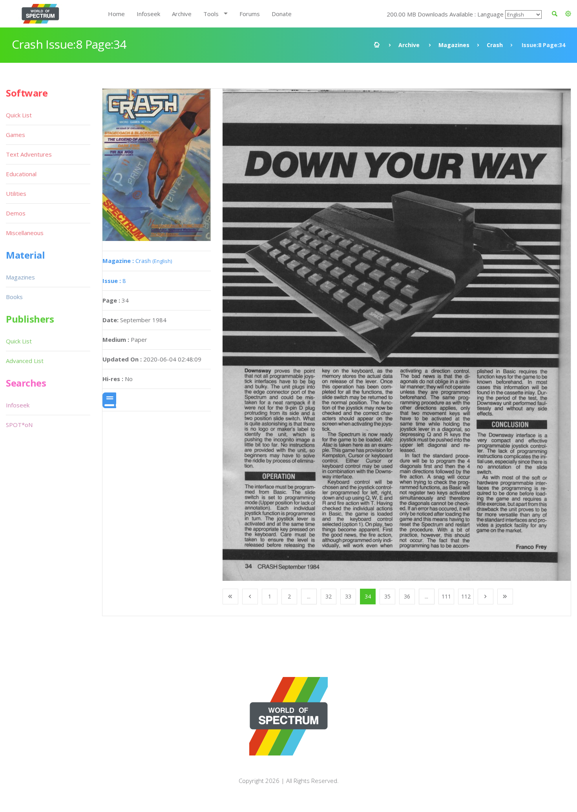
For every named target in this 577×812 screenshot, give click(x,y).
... (308, 596)
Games (15, 135)
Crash (495, 45)
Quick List (19, 115)
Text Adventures (29, 154)
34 (368, 596)
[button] (568, 14)
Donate (282, 14)
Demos (16, 213)
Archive (182, 14)
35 (387, 596)
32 (328, 596)
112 (466, 596)
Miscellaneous (25, 233)
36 (407, 596)
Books (14, 297)
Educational (21, 174)
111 (446, 596)
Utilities (16, 193)
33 (348, 596)
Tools (211, 14)
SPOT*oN (19, 425)
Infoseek (148, 14)
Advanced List (25, 361)
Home (116, 14)
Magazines (453, 45)
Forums (249, 14)
